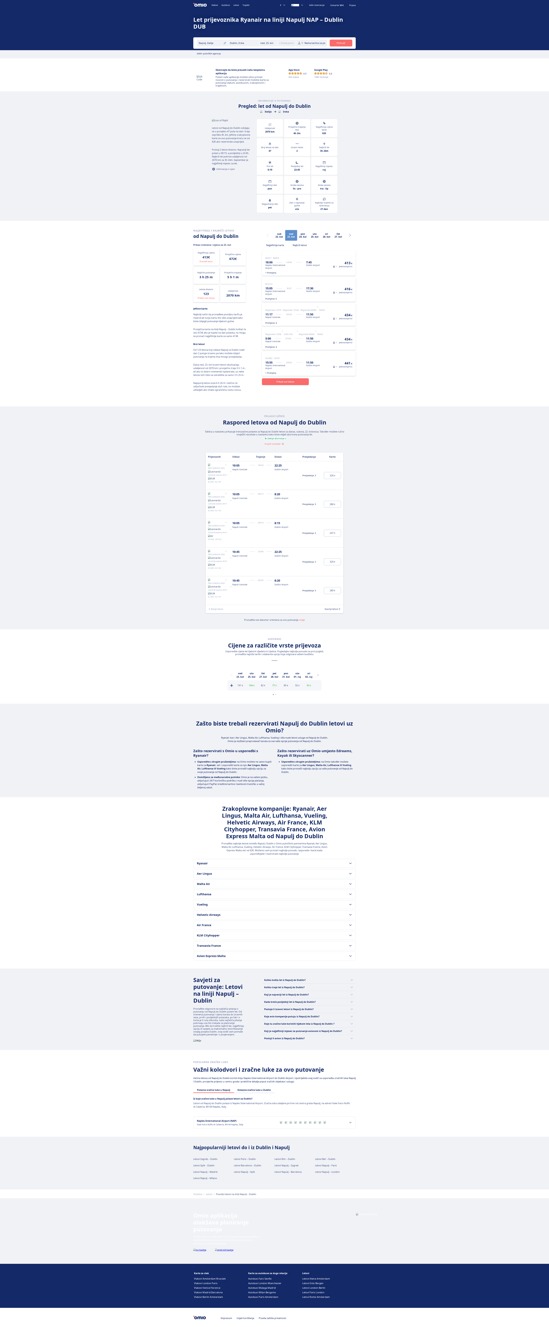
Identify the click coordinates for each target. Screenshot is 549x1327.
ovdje (302, 620)
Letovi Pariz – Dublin (245, 1159)
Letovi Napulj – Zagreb (286, 1165)
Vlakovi (214, 5)
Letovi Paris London (313, 1292)
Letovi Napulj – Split (244, 1171)
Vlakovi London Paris (205, 1283)
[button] (268, 43)
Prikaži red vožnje (206, 298)
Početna (197, 1194)
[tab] (275, 245)
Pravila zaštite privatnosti (272, 1318)
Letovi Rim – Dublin (284, 1159)
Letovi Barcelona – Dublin (247, 1165)
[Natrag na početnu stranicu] (202, 5)
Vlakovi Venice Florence (207, 1287)
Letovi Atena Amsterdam (316, 1278)
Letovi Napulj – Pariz (326, 1165)
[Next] (350, 235)
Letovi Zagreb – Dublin (205, 1159)
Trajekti (245, 5)
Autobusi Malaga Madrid (262, 1287)
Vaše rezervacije (317, 5)
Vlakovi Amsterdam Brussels (210, 1278)
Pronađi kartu (206, 261)
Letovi (236, 5)
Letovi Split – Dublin (203, 1165)
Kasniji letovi (331, 609)
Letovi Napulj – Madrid (205, 1171)
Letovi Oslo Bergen (312, 1283)
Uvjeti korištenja (245, 1318)
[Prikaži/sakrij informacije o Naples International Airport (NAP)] (350, 1122)
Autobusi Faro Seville (259, 1278)
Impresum (226, 1318)
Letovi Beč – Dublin (325, 1159)
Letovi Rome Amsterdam (316, 1297)
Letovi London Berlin (313, 1287)
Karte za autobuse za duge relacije (267, 1273)
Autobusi (225, 5)
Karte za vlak (201, 1273)
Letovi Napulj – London (327, 1171)
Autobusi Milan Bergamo (262, 1292)
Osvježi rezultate (272, 443)
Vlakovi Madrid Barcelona (208, 1292)
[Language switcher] (297, 5)
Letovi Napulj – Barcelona (288, 1171)
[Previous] (231, 675)
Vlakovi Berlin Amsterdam (208, 1297)
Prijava (352, 5)
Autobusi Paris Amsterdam (263, 1297)
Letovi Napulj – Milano (205, 1178)
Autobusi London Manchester (265, 1283)
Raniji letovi (217, 609)
